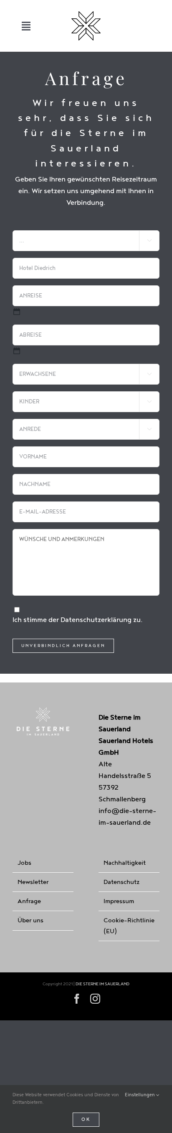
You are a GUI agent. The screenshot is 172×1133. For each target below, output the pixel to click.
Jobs (24, 863)
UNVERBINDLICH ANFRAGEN (63, 645)
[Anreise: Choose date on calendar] (17, 311)
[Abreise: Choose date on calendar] (17, 351)
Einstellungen (140, 1095)
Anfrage (29, 901)
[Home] (85, 26)
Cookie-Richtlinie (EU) (129, 925)
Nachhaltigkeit (125, 863)
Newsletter (33, 882)
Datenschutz (121, 882)
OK (86, 1119)
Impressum (119, 901)
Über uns (30, 920)
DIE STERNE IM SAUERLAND (102, 984)
